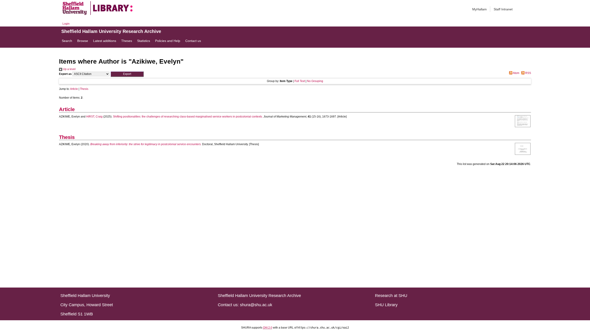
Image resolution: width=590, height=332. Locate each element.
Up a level (69, 69)
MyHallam (479, 9)
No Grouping (315, 81)
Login (66, 23)
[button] (127, 74)
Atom (515, 73)
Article (74, 89)
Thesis (84, 89)
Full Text (300, 81)
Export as (65, 74)
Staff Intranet (503, 9)
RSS (528, 73)
